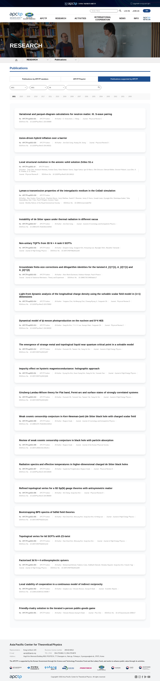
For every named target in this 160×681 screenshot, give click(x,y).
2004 (101, 96)
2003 (108, 96)
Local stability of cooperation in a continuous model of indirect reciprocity (60, 584)
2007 (79, 96)
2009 (64, 96)
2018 (35, 96)
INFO (136, 18)
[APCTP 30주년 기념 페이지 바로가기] (80, 3)
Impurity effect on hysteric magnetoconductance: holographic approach (59, 368)
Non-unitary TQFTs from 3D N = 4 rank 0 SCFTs (45, 243)
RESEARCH (60, 18)
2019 (28, 96)
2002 (115, 96)
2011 (50, 96)
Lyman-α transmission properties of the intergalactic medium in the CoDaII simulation (67, 190)
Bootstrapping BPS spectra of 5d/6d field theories (47, 512)
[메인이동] (16, 16)
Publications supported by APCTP (124, 79)
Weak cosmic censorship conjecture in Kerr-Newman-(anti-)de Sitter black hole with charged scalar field (77, 416)
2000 (130, 96)
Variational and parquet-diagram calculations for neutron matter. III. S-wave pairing (65, 114)
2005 (93, 96)
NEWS (122, 18)
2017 (43, 96)
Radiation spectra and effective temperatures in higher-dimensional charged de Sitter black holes (73, 464)
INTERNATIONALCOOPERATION (102, 18)
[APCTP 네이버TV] (145, 677)
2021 (14, 96)
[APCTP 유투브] (148, 677)
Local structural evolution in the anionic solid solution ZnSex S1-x (56, 162)
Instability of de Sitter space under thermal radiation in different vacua (58, 219)
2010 (57, 96)
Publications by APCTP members (35, 79)
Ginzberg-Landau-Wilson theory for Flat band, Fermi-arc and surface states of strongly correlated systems (78, 392)
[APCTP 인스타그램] (139, 677)
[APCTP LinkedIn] (136, 677)
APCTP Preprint (79, 79)
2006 (86, 96)
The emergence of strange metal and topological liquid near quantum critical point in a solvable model (76, 344)
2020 (21, 96)
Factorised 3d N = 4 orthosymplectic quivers (44, 560)
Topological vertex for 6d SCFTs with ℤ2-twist (44, 536)
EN (147, 11)
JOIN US (135, 11)
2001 (122, 96)
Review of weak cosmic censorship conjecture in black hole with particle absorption (66, 440)
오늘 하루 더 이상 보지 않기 (141, 3)
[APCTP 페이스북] (142, 677)
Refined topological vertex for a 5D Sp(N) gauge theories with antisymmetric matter (65, 488)
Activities (80, 18)
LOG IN (127, 11)
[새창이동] (29, 16)
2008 (72, 96)
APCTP (43, 18)
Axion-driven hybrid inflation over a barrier (43, 138)
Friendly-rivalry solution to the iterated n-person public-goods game (57, 608)
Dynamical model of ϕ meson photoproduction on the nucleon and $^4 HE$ (61, 320)
